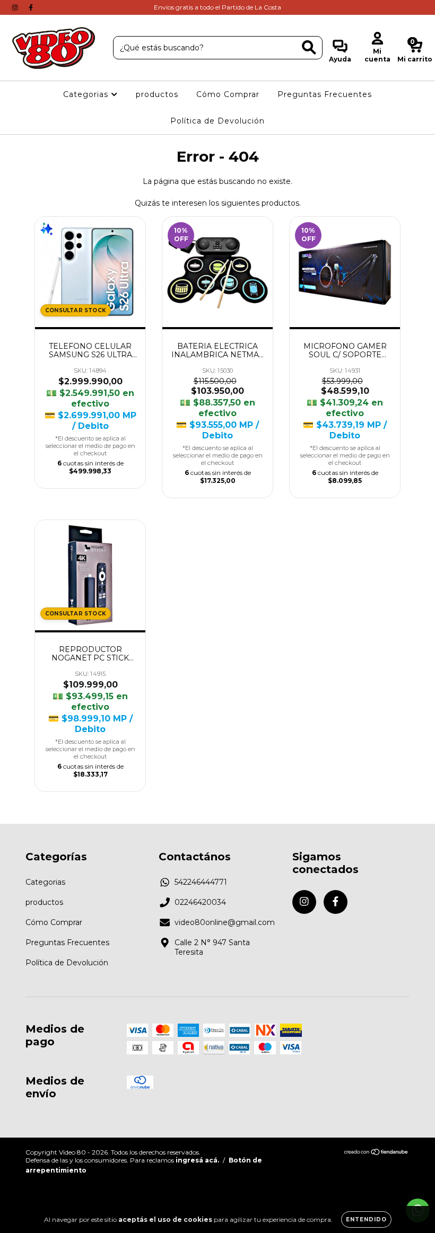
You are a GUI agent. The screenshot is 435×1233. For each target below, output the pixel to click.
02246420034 (200, 902)
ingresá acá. (197, 1160)
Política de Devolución (217, 121)
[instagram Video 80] (16, 7)
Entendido (366, 1219)
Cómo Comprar (227, 94)
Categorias (87, 94)
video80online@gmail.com (225, 922)
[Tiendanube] (376, 1153)
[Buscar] (309, 47)
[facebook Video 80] (31, 7)
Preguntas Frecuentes (324, 94)
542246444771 (201, 882)
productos (157, 94)
